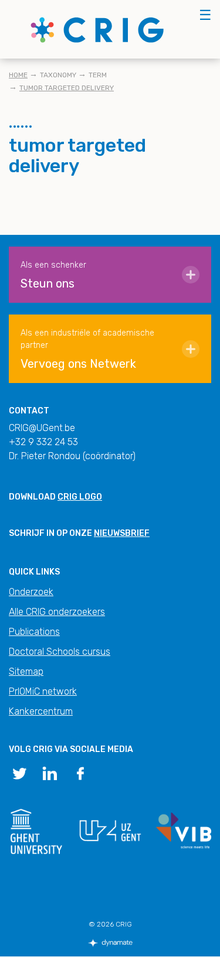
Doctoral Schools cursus (59, 651)
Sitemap (26, 671)
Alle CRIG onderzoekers (57, 611)
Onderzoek (31, 591)
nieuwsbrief (122, 533)
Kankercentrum (41, 711)
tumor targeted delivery (66, 88)
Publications (34, 631)
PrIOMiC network (43, 691)
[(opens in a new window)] (19, 772)
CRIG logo (79, 497)
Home (18, 75)
